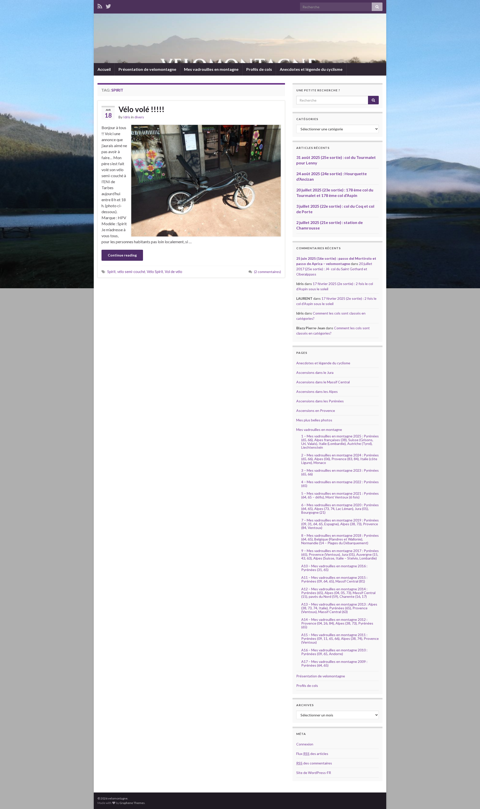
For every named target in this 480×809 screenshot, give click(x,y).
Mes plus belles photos (314, 420)
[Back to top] (468, 797)
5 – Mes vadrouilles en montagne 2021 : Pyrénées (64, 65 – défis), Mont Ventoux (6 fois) (340, 495)
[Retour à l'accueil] (240, 38)
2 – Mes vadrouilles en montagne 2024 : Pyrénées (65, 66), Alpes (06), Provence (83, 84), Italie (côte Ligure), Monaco (340, 459)
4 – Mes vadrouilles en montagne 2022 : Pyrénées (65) (340, 484)
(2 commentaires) (267, 271)
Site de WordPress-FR (313, 772)
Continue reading (122, 255)
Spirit (111, 271)
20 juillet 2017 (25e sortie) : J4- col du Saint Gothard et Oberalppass (334, 268)
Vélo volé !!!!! (141, 109)
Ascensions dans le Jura (315, 372)
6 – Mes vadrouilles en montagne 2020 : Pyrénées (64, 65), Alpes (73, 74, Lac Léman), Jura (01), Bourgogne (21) (340, 508)
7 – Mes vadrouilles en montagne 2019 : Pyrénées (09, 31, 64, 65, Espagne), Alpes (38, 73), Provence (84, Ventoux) (340, 524)
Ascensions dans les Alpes (317, 391)
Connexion (304, 744)
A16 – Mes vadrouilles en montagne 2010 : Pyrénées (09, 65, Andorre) (334, 652)
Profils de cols (259, 69)
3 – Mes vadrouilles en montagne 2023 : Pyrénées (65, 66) (340, 472)
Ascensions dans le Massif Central (323, 382)
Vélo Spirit (155, 271)
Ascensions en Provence (315, 410)
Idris (126, 117)
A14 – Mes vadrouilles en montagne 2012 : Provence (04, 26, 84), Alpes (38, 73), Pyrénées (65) (337, 623)
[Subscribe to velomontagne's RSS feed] (100, 5)
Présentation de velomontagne (147, 69)
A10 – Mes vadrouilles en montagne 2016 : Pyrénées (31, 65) (334, 568)
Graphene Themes (132, 803)
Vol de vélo (173, 271)
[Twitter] (108, 5)
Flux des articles (312, 753)
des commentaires (314, 763)
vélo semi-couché (131, 271)
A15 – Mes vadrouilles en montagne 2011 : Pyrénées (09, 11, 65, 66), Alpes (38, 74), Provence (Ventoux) (340, 638)
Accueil (104, 69)
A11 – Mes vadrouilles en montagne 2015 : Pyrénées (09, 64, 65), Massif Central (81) (334, 579)
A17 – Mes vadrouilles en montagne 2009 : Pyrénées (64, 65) (334, 663)
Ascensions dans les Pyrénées (320, 401)
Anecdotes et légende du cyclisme (311, 69)
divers (139, 117)
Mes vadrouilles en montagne (211, 69)
